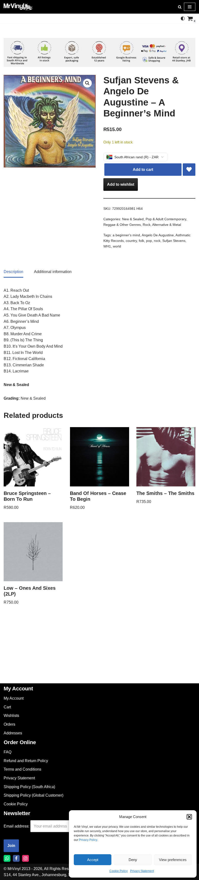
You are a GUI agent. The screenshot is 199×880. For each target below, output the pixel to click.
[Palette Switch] (183, 18)
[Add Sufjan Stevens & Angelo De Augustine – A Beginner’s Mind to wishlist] (189, 169)
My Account (14, 698)
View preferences (173, 860)
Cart (7, 707)
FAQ (7, 752)
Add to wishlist (120, 184)
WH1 (107, 246)
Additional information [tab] (53, 272)
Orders (9, 724)
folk (141, 241)
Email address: (16, 826)
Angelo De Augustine (158, 235)
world (117, 246)
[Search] (180, 7)
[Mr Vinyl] (18, 6)
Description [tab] (13, 272)
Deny (133, 860)
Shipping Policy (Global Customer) (33, 795)
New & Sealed (133, 219)
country (131, 241)
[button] (189, 816)
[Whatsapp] (7, 858)
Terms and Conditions (22, 769)
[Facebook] (16, 858)
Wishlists (11, 715)
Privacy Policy (88, 840)
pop (149, 241)
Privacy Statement (142, 871)
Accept (92, 860)
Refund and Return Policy (26, 761)
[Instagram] (25, 858)
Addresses (13, 733)
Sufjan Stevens (173, 241)
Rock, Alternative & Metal (162, 225)
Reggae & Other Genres (122, 225)
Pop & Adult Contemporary (166, 219)
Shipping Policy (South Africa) (29, 787)
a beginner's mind (126, 235)
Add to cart (143, 169)
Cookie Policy (118, 871)
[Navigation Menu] (189, 7)
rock (157, 241)
